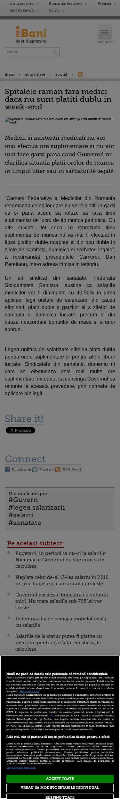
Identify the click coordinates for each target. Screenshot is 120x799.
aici (51, 715)
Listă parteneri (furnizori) (21, 768)
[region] (60, 727)
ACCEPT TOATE (60, 779)
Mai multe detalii (29, 691)
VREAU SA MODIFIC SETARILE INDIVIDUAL (60, 788)
